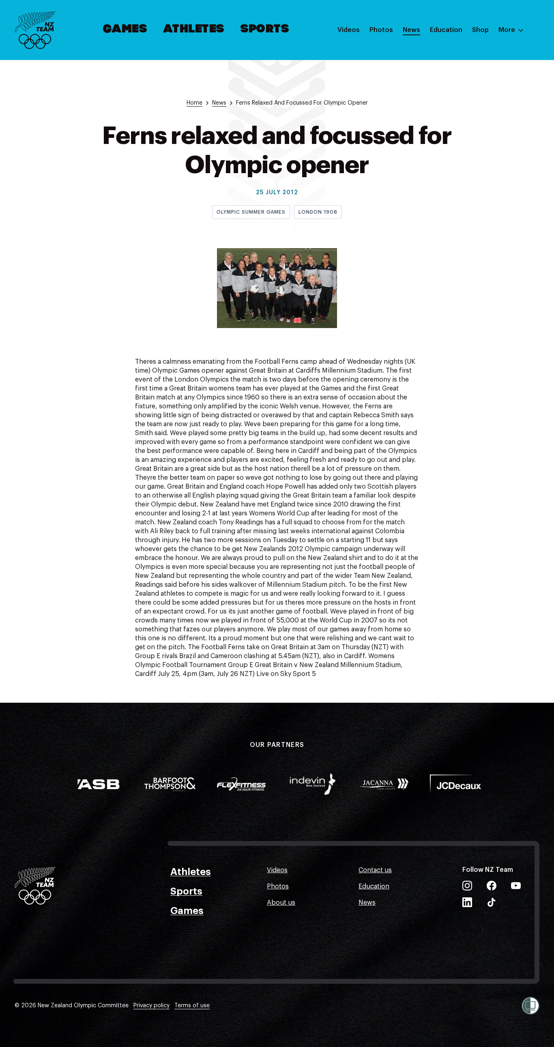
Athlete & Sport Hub (461, 70)
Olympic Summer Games (251, 212)
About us (281, 902)
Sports (265, 29)
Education (446, 30)
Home (194, 103)
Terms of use (192, 1005)
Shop (480, 30)
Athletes (193, 29)
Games (125, 29)
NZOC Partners (453, 102)
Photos (381, 30)
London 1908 (317, 212)
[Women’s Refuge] (530, 1006)
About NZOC (449, 54)
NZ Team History (455, 86)
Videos (348, 30)
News (411, 30)
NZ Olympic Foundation (466, 119)
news (219, 103)
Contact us (375, 870)
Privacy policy (151, 1005)
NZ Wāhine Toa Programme (472, 135)
